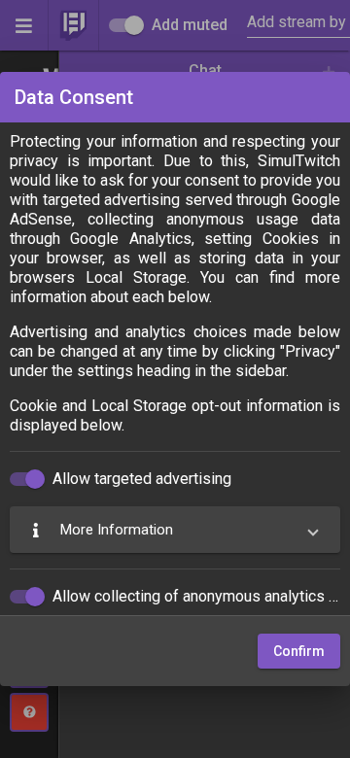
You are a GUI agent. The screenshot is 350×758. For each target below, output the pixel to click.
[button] (175, 529)
